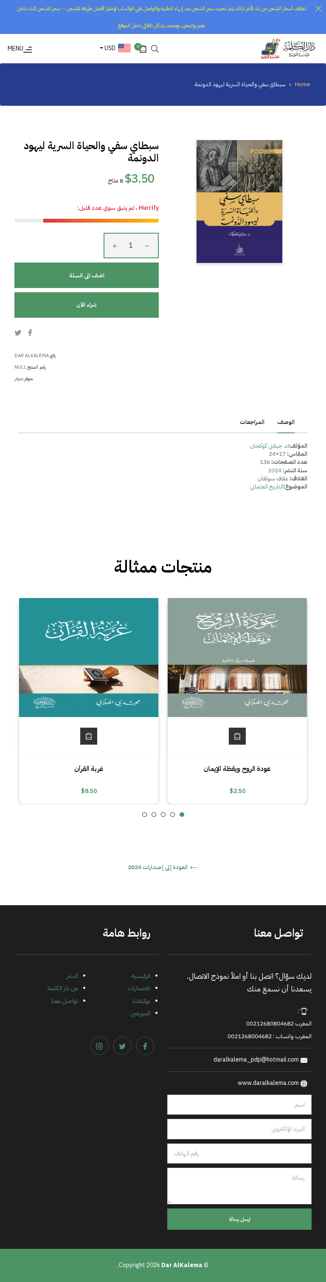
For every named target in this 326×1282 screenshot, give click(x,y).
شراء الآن (86, 304)
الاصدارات (138, 988)
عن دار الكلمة (63, 988)
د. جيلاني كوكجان (269, 445)
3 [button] (163, 814)
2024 (274, 470)
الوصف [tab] (286, 422)
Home (302, 84)
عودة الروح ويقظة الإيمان (237, 769)
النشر (72, 975)
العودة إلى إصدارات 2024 (158, 867)
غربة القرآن (89, 769)
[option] (237, 701)
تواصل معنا (64, 1001)
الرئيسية (141, 975)
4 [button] (154, 814)
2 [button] (172, 814)
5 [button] (144, 814)
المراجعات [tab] (251, 422)
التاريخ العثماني (267, 486)
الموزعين (140, 1013)
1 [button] (182, 814)
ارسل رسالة (239, 1219)
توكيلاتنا (141, 1001)
